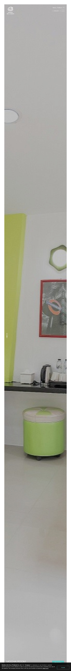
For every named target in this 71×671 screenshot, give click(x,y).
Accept (63, 667)
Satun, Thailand (57, 7)
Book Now (58, 662)
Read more (45, 668)
